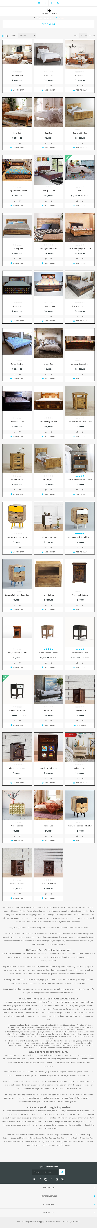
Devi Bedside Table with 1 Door (80, 422)
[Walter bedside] (48, 632)
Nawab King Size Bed (48, 422)
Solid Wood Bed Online (60, 1145)
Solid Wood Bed (14, 933)
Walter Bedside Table (80, 653)
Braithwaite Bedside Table (17, 537)
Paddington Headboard (48, 248)
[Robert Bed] (48, 54)
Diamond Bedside (17, 883)
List (7, 36)
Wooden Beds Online (69, 1032)
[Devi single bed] (48, 458)
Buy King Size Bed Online (14, 979)
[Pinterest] (51, 1179)
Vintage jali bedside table (17, 653)
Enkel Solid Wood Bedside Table (80, 479)
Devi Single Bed (48, 479)
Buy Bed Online (84, 1016)
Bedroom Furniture (19, 1134)
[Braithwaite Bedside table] (17, 516)
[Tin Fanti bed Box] (17, 401)
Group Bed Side (80, 710)
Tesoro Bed (48, 826)
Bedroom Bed (54, 1138)
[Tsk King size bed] (48, 285)
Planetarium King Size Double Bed (80, 249)
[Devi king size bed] (80, 112)
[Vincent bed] (48, 343)
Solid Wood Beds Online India (57, 1041)
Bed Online (30, 1138)
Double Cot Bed (42, 1138)
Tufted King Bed (17, 364)
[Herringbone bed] (48, 170)
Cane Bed (48, 133)
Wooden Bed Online (11, 907)
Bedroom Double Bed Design (14, 1138)
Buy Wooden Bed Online (41, 1145)
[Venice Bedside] (17, 805)
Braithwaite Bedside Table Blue (17, 595)
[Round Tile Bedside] (48, 862)
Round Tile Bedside (48, 883)
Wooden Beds (68, 998)
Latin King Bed (17, 248)
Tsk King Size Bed (48, 306)
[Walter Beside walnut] (17, 689)
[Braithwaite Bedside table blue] (17, 574)
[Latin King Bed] (17, 227)
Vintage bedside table (80, 595)
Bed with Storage (37, 1141)
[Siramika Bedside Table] (48, 747)
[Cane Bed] (48, 112)
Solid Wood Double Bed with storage (33, 1072)
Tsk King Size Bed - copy (80, 306)
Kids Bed (80, 191)
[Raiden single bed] (48, 689)
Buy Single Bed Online (11, 953)
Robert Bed (48, 75)
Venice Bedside (17, 826)
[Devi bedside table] (17, 458)
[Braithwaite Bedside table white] (80, 516)
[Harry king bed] (17, 54)
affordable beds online (27, 1101)
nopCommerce (32, 1221)
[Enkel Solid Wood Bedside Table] (80, 458)
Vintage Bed (79, 75)
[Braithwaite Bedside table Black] (80, 805)
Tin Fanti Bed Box (17, 422)
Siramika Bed (17, 306)
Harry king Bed (17, 75)
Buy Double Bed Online (12, 966)
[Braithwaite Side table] (48, 516)
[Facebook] (40, 1179)
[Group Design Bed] (17, 170)
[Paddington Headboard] (48, 227)
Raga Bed (17, 133)
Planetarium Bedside (17, 768)
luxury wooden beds (68, 1111)
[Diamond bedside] (17, 862)
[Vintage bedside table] (80, 574)
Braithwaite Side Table (48, 537)
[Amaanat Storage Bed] (80, 343)
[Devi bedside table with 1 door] (80, 401)
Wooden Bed (33, 1134)
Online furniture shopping (26, 914)
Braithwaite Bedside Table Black (80, 826)
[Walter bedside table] (80, 632)
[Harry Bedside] (48, 574)
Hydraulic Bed (50, 1141)
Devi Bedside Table (17, 479)
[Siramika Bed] (17, 285)
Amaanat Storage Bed (79, 364)
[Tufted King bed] (17, 343)
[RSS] (63, 1179)
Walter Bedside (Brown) (48, 653)
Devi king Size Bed (80, 133)
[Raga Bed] (17, 112)
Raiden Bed (48, 710)
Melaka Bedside (80, 768)
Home (34, 18)
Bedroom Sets (66, 1138)
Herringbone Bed (48, 191)
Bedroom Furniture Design (49, 1134)
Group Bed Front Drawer (17, 191)
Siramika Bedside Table (48, 768)
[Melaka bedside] (80, 747)
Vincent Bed (48, 364)
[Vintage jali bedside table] (17, 632)
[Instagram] (46, 1179)
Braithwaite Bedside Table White (79, 537)
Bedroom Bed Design (82, 1134)
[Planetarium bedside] (17, 747)
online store (80, 918)
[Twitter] (34, 1179)
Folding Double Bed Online (67, 1141)
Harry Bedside (48, 595)
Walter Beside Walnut (17, 710)
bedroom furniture (19, 911)
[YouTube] (57, 1179)
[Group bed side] (80, 689)
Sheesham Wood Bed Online (34, 1047)
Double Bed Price (66, 1134)
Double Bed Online (44, 922)
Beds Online (68, 937)
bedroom (63, 927)
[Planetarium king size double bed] (80, 227)
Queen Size (7, 989)
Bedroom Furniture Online (68, 1016)
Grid (3, 36)
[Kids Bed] (80, 170)
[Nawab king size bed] (48, 401)
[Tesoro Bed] (48, 805)
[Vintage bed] (80, 54)
